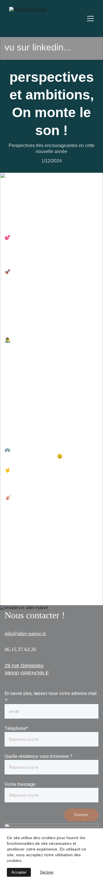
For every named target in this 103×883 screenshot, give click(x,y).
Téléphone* (16, 728)
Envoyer (81, 815)
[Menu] (90, 18)
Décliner (47, 872)
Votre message (20, 784)
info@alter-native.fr (25, 633)
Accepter (18, 872)
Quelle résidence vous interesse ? (38, 756)
